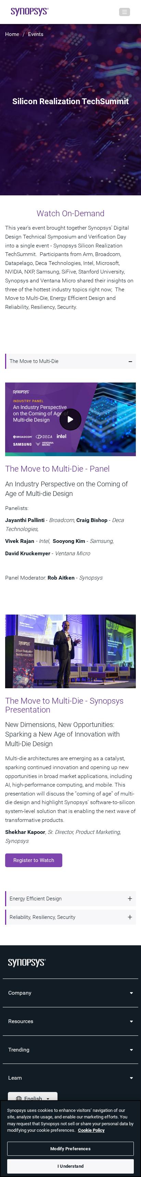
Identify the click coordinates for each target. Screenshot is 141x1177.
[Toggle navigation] (124, 12)
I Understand (70, 1166)
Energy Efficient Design (36, 899)
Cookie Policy (91, 1130)
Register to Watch (33, 860)
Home (12, 34)
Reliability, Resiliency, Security (42, 917)
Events (35, 34)
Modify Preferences (70, 1148)
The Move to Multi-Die (34, 361)
